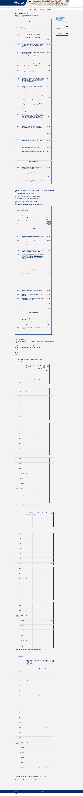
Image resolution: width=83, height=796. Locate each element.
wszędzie (58, 28)
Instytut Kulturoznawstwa (60, 17)
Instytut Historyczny (59, 15)
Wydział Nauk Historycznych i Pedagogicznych (38, 1)
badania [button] (24, 9)
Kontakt (42, 791)
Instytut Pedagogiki (59, 19)
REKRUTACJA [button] (49, 9)
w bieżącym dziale (59, 29)
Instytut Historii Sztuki (32, 3)
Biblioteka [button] (42, 9)
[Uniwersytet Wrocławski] (21, 3)
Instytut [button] (19, 9)
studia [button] (30, 9)
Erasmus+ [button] (36, 9)
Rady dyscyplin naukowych (60, 12)
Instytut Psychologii (59, 20)
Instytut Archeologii (59, 13)
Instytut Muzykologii (59, 18)
